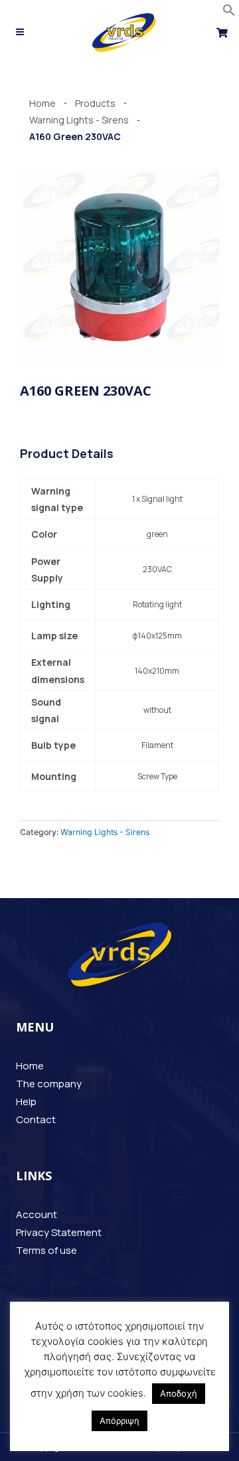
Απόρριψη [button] (119, 1420)
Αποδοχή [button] (178, 1393)
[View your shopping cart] (223, 33)
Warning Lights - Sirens (104, 832)
